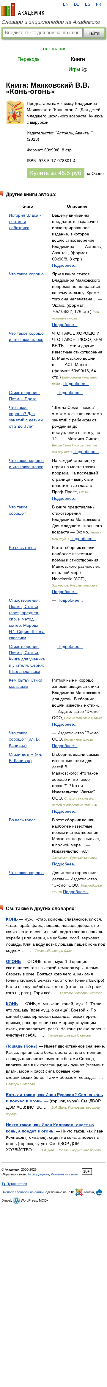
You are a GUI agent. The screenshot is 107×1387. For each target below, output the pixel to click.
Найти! (93, 33)
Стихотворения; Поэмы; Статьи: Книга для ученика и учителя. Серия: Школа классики (27, 659)
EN (65, 4)
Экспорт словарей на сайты (22, 1192)
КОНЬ (12, 919)
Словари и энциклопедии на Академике (50, 22)
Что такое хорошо (26, 273)
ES (87, 4)
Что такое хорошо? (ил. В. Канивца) (24, 739)
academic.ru (22, 9)
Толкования (53, 48)
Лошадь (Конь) (21, 1046)
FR (98, 4)
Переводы (29, 59)
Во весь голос (22, 547)
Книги (78, 59)
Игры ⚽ (78, 69)
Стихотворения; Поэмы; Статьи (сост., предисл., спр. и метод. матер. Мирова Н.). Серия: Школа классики (27, 619)
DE (76, 4)
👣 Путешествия (14, 1184)
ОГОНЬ (13, 961)
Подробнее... (65, 265)
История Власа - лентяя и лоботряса (25, 221)
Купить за (55, 173)
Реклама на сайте (64, 1174)
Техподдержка (38, 1174)
